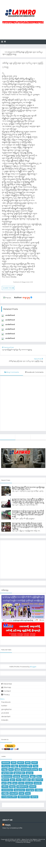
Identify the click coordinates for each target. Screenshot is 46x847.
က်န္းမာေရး (23, 766)
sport (34, 762)
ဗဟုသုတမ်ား (25, 776)
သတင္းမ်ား (37, 783)
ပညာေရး (16, 776)
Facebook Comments (35, 372)
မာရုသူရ (26, 297)
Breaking (5, 762)
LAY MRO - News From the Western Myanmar (29, 839)
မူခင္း (12, 779)
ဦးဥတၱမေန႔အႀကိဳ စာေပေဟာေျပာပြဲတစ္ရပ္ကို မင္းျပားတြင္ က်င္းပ (28, 488)
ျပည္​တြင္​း (26, 779)
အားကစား (32, 786)
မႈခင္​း (19, 779)
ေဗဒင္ (28, 793)
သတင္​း (21, 783)
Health (20, 762)
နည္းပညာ (29, 773)
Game (14, 762)
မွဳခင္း (39, 776)
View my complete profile (12, 828)
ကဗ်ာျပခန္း (6, 766)
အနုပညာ (12, 786)
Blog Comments (12, 372)
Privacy (6, 694)
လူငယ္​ (15, 783)
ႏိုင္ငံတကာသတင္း (24, 797)
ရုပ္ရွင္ (9, 783)
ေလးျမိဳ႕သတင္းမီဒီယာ (9, 797)
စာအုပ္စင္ (4, 769)
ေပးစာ (21, 793)
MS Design (27, 842)
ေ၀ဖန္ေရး (30, 790)
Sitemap (7, 687)
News (28, 762)
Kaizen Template (34, 841)
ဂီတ (30, 766)
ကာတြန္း (14, 766)
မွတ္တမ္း (33, 776)
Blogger (33, 667)
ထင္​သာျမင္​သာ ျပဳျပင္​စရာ (29, 769)
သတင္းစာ (29, 783)
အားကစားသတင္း (7, 790)
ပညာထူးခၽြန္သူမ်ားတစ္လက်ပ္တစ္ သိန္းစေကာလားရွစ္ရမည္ (17, 349)
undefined (10, 315)
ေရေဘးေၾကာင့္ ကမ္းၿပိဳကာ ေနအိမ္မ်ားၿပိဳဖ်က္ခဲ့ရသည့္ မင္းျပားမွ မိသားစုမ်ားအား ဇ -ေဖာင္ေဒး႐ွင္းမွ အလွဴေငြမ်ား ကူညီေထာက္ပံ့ (28, 501)
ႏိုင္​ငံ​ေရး (34, 797)
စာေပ (11, 769)
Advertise (7, 684)
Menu (2, 699)
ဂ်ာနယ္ (35, 766)
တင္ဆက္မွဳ (17, 769)
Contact (7, 691)
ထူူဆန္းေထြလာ (19, 773)
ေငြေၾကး (39, 790)
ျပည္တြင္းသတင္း (37, 779)
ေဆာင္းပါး (13, 793)
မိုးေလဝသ (5, 779)
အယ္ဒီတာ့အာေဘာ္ (22, 786)
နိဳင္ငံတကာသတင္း (7, 776)
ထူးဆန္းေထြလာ (7, 773)
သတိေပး (5, 786)
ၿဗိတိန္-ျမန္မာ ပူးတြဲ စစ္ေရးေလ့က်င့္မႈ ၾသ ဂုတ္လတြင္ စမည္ (26, 361)
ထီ (40, 769)
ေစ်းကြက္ (5, 793)
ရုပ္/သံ (4, 783)
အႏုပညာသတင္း (19, 790)
